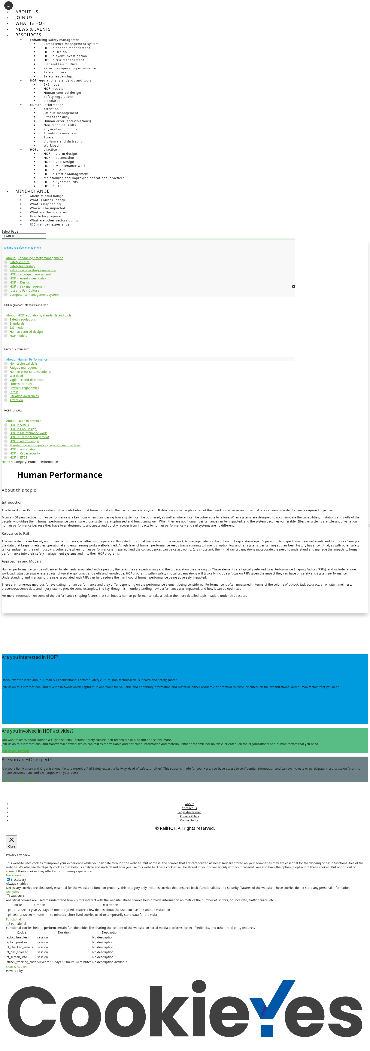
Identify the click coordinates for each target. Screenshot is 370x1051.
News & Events (33, 29)
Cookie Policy (189, 820)
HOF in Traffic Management (66, 174)
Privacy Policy (189, 816)
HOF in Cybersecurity (61, 182)
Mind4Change (32, 191)
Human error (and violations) (67, 121)
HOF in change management (67, 48)
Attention (51, 109)
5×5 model (52, 84)
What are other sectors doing (54, 220)
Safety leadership (58, 76)
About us (26, 12)
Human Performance (46, 105)
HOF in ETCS (54, 186)
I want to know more (16, 722)
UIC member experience (49, 224)
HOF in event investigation (65, 56)
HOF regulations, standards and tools (60, 80)
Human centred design (62, 93)
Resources (28, 35)
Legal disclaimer (189, 812)
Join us (24, 17)
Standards (52, 101)
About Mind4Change (46, 196)
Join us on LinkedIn (15, 751)
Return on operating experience (70, 68)
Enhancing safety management (55, 40)
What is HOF (30, 23)
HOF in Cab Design (59, 162)
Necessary (18, 879)
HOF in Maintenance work (65, 166)
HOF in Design (55, 52)
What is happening (45, 204)
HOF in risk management (64, 60)
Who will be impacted (47, 208)
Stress (49, 137)
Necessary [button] (13, 875)
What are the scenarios (49, 212)
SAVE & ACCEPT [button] (17, 967)
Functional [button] (13, 919)
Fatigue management (61, 113)
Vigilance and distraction (64, 141)
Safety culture (55, 72)
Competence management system (71, 44)
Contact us (189, 808)
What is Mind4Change (48, 200)
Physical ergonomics (60, 129)
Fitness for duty (56, 117)
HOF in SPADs (55, 170)
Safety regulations (59, 97)
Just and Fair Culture (61, 64)
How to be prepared (46, 216)
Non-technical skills (60, 125)
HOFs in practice (43, 149)
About (189, 804)
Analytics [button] (12, 892)
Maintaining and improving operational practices (84, 178)
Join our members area (18, 780)
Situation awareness (60, 133)
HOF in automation (59, 158)
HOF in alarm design (60, 153)
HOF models (53, 88)
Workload (51, 145)
